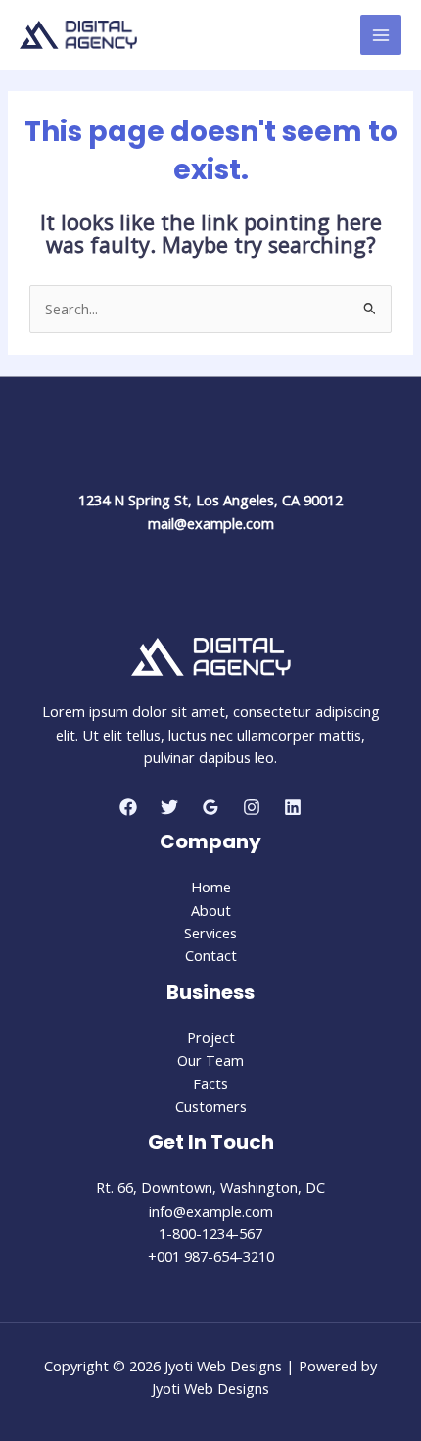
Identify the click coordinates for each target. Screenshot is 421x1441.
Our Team (210, 1060)
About (211, 910)
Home (211, 886)
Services (210, 932)
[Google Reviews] (210, 807)
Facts (210, 1083)
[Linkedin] (293, 807)
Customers (211, 1106)
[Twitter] (169, 807)
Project (211, 1037)
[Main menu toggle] (380, 35)
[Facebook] (128, 807)
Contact (211, 955)
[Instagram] (251, 807)
